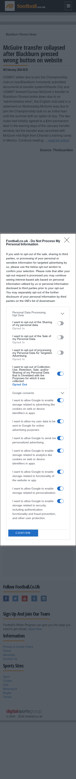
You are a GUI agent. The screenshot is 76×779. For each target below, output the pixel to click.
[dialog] (38, 389)
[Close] (68, 241)
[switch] (60, 323)
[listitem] (38, 314)
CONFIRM (23, 532)
